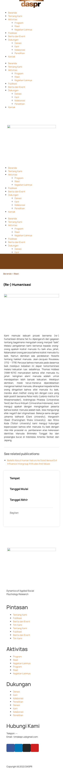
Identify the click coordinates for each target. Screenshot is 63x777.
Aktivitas (12, 19)
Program (19, 22)
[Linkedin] (19, 748)
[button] (31, 60)
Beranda (12, 12)
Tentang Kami (15, 16)
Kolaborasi (20, 49)
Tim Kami (17, 624)
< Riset (15, 273)
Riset (17, 26)
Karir (17, 46)
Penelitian (20, 53)
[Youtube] (35, 748)
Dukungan (13, 39)
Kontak (11, 56)
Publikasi (12, 32)
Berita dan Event (16, 36)
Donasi (18, 43)
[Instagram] (27, 748)
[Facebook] (10, 748)
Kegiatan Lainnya (23, 29)
